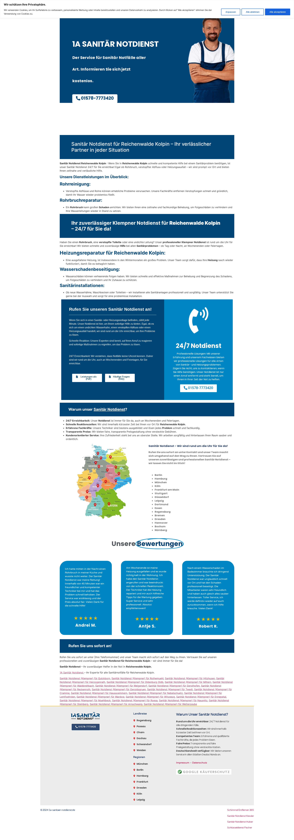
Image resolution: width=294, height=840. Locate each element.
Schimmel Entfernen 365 (240, 810)
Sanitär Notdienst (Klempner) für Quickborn (85, 678)
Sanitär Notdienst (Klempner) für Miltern (188, 682)
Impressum (182, 762)
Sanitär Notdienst (109, 409)
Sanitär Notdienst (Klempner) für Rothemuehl (137, 678)
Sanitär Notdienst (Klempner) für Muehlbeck (85, 700)
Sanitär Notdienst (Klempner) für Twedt (170, 689)
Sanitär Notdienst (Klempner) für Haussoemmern (99, 693)
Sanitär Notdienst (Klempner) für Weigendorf (121, 685)
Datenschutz (199, 762)
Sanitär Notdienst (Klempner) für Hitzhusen (190, 678)
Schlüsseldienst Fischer (239, 827)
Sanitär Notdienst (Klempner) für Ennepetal (201, 696)
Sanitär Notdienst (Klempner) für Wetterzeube (170, 704)
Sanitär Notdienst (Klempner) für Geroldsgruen (119, 689)
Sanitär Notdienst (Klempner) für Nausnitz (183, 700)
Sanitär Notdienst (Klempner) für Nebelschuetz (156, 693)
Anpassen (231, 12)
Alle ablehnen (252, 12)
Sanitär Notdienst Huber (240, 821)
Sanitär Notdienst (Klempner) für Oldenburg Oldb (135, 682)
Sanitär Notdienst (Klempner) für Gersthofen (174, 685)
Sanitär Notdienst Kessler (240, 816)
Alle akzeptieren (278, 12)
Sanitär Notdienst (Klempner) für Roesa (135, 700)
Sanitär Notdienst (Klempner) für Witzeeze (150, 696)
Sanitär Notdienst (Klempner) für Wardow (100, 696)
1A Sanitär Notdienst (72, 672)
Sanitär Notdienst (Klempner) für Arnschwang (116, 704)
